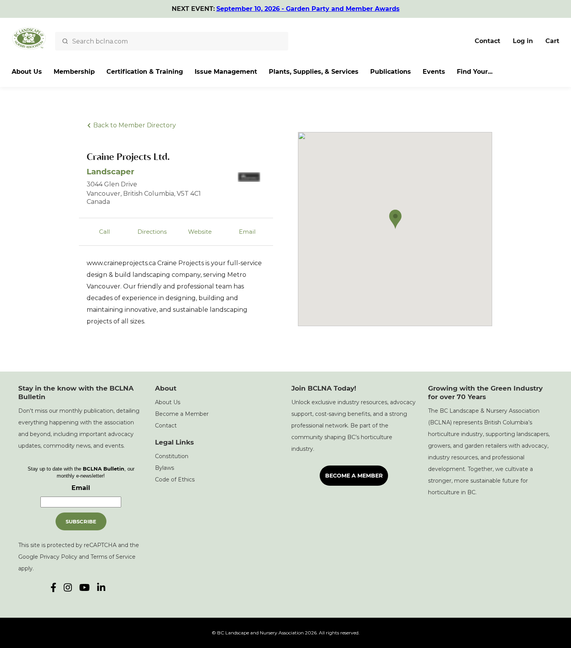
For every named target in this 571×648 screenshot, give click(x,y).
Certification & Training (144, 71)
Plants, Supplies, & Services (314, 71)
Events (434, 71)
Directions (152, 231)
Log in (523, 41)
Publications (390, 71)
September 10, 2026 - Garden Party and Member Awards (308, 8)
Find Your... (475, 71)
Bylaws (164, 467)
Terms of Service (113, 556)
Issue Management (226, 71)
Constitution (171, 456)
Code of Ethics (175, 479)
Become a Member (182, 413)
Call (104, 231)
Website (200, 231)
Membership (74, 71)
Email (247, 231)
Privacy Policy (58, 556)
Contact (487, 41)
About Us (27, 71)
